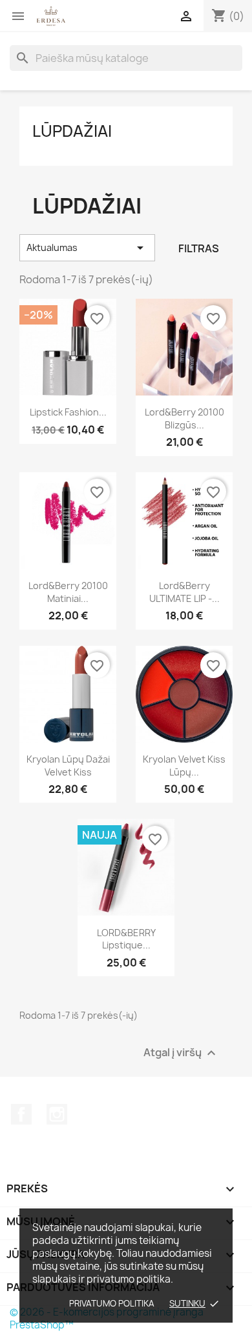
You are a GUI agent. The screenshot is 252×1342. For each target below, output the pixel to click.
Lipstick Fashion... (68, 412)
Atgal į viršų (181, 1053)
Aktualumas (87, 247)
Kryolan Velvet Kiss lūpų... (184, 765)
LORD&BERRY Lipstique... (126, 939)
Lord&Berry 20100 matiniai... (68, 592)
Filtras (198, 248)
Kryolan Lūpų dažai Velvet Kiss (68, 765)
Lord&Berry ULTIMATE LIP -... (184, 592)
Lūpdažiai (72, 131)
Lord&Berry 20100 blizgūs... (184, 418)
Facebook (21, 1114)
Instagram (57, 1114)
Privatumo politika (111, 1303)
